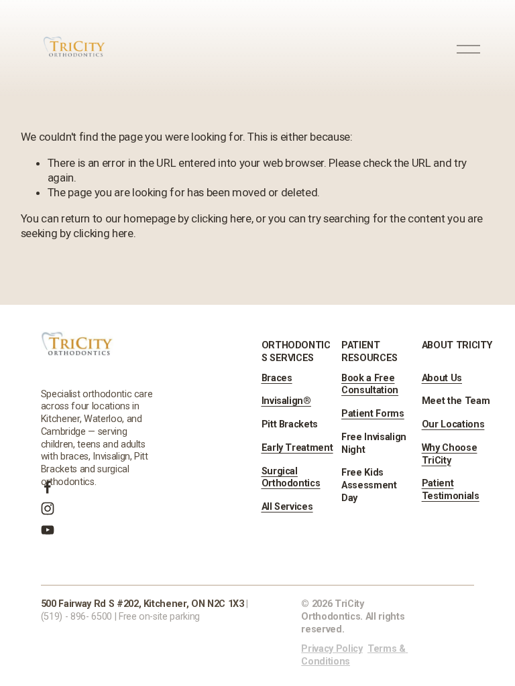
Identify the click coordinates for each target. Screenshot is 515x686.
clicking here (221, 218)
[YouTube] (47, 530)
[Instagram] (47, 508)
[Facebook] (47, 487)
